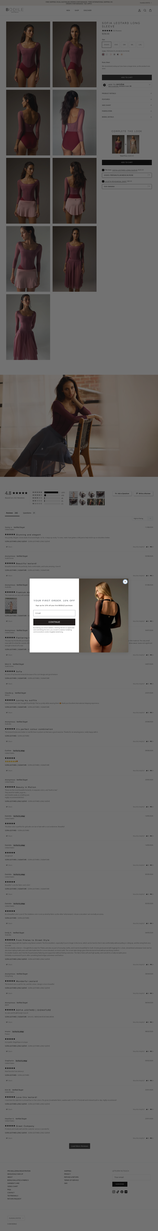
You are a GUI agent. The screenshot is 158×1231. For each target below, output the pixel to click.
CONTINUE (54, 622)
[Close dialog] (125, 582)
